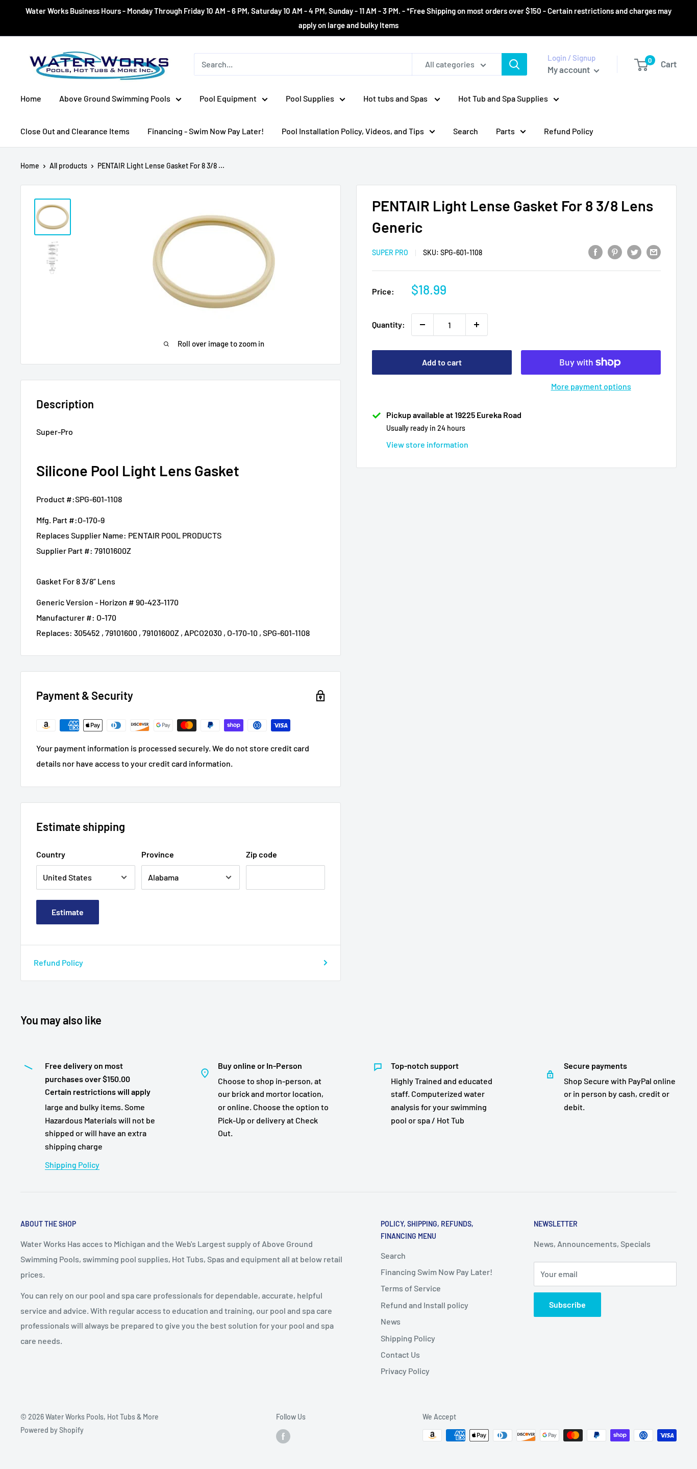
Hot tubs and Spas (396, 98)
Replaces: (54, 633)
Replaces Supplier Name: (81, 535)
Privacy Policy (405, 1371)
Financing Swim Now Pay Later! (436, 1272)
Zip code (261, 854)
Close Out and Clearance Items (75, 131)
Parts (505, 131)
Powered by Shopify (52, 1430)
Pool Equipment (228, 98)
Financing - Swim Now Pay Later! (205, 131)
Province (157, 854)
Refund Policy (568, 131)
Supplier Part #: (64, 550)
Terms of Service (411, 1288)
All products (68, 165)
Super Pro (390, 252)
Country (50, 854)
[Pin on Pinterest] (615, 251)
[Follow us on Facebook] (283, 1436)
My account (569, 69)
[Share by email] (653, 251)
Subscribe (567, 1304)
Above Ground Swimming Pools (114, 98)
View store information (427, 444)
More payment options (591, 386)
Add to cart (442, 362)
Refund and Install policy (424, 1305)
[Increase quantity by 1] (476, 324)
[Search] (514, 64)
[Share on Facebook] (595, 251)
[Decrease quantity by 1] (422, 324)
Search (465, 131)
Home (30, 98)
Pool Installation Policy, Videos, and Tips (353, 131)
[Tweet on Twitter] (634, 251)
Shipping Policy (72, 1164)
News (391, 1321)
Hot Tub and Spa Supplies (503, 98)
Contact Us (400, 1354)
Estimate (68, 912)
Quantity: (388, 324)
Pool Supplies (310, 98)
